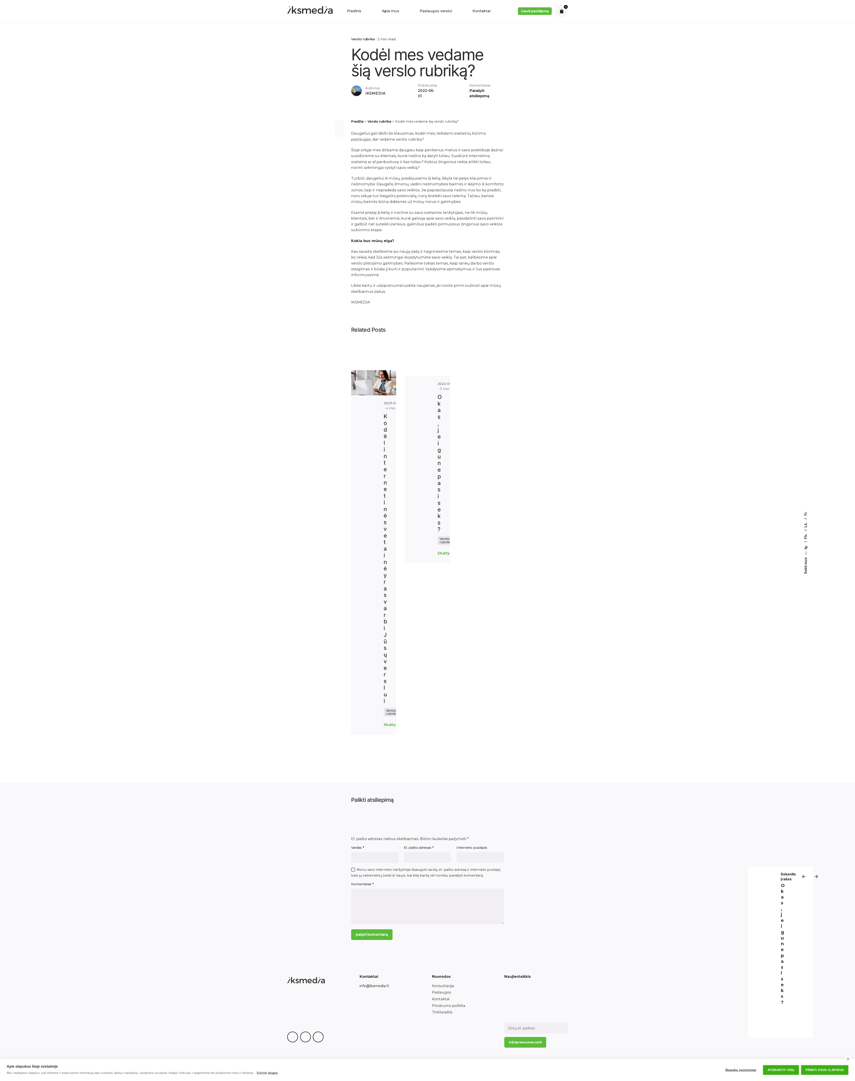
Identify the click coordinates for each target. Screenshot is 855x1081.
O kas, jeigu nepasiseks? (783, 944)
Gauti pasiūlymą (535, 11)
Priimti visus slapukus (825, 1070)
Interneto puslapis (471, 848)
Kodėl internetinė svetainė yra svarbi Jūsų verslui (385, 558)
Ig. (805, 546)
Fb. (805, 536)
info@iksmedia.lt (374, 986)
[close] (848, 1059)
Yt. (805, 514)
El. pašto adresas (419, 848)
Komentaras (362, 884)
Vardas (357, 848)
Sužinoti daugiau (267, 1073)
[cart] (561, 11)
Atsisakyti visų (780, 1070)
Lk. (805, 524)
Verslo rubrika (363, 39)
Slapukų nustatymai (740, 1070)
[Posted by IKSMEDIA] (373, 383)
